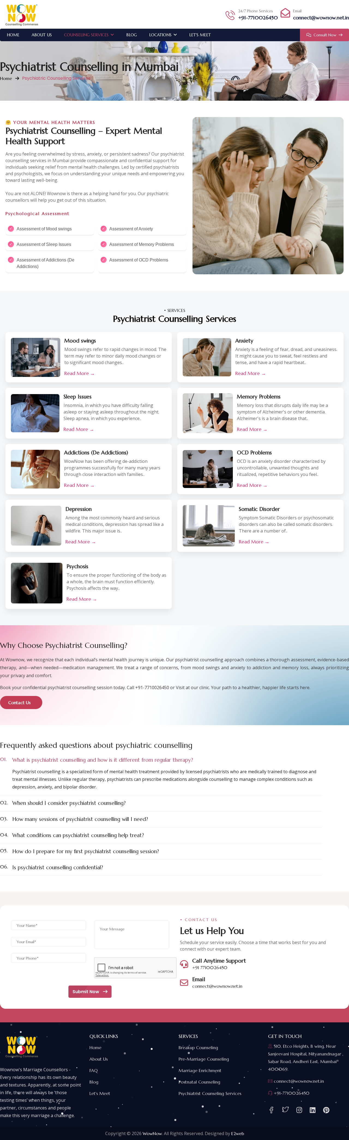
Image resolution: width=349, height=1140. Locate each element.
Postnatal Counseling (199, 1082)
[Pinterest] (326, 1110)
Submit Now (86, 992)
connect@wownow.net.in (321, 17)
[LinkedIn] (312, 1110)
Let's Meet (200, 34)
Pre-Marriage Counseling (204, 1059)
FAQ (93, 1070)
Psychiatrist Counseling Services (210, 1093)
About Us (42, 34)
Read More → (79, 373)
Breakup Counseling (198, 1047)
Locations (160, 34)
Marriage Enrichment (200, 1070)
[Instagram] (299, 1110)
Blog (131, 34)
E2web (237, 1133)
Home (13, 34)
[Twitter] (285, 1110)
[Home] (22, 14)
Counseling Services (86, 34)
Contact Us (20, 702)
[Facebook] (271, 1110)
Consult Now (325, 34)
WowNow (152, 1133)
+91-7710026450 (258, 17)
